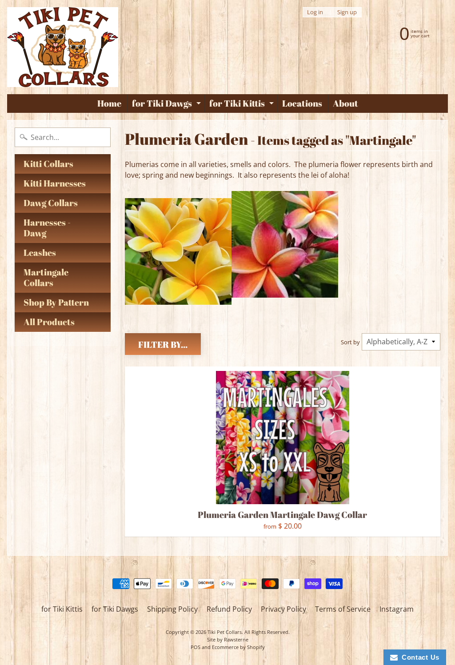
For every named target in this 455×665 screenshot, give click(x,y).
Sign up (347, 12)
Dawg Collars (51, 203)
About (345, 103)
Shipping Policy (172, 609)
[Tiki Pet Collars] (62, 47)
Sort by (350, 342)
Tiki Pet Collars (225, 632)
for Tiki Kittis (242, 104)
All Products (49, 322)
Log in (315, 12)
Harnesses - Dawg (47, 227)
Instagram (396, 609)
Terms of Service (343, 609)
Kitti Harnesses (55, 183)
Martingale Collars (46, 277)
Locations (302, 103)
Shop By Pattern (56, 302)
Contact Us (418, 657)
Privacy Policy (283, 609)
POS (195, 647)
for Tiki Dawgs (167, 104)
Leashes (40, 253)
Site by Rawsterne (227, 639)
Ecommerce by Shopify (238, 647)
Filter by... (163, 344)
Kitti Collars (48, 164)
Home (109, 103)
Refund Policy (229, 609)
